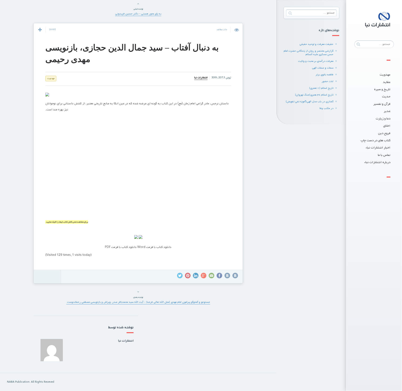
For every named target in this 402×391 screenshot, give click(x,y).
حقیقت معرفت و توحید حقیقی (316, 44)
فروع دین (384, 133)
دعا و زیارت (383, 118)
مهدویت (385, 74)
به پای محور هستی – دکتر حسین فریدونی (138, 14)
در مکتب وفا (326, 108)
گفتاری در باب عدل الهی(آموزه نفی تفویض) (309, 101)
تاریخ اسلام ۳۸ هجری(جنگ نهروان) (314, 95)
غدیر (387, 111)
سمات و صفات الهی (322, 68)
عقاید (386, 82)
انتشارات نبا (201, 78)
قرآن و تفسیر (381, 104)
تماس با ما (384, 155)
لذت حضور (327, 81)
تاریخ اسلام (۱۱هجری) (321, 88)
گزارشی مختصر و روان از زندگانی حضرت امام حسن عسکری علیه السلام (308, 52)
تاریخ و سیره (382, 89)
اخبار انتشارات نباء (378, 147)
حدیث (386, 96)
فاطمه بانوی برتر (324, 74)
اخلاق (386, 125)
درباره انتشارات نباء (377, 162)
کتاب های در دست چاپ (375, 140)
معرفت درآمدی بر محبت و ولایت (315, 61)
